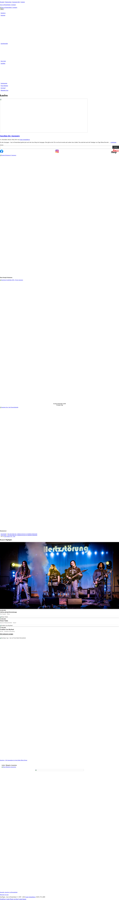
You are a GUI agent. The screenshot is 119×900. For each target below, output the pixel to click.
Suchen (1, 145)
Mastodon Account (4, 894)
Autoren (23, 2)
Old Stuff (3, 88)
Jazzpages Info (16, 2)
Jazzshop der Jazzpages (10, 136)
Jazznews (3, 13)
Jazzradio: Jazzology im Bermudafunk (8, 892)
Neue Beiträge (4, 85)
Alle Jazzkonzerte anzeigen (6, 634)
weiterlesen (113, 142)
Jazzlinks (3, 63)
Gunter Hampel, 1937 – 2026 (9, 536)
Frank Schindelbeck (30, 897)
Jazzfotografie (4, 43)
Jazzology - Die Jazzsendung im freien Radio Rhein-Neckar (13, 760)
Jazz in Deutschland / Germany (8, 4)
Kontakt (2, 2)
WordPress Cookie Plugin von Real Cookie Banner (13, 899)
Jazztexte (3, 15)
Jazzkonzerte (4, 83)
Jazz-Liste (3, 61)
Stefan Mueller (3, 533)
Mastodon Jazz (4, 90)
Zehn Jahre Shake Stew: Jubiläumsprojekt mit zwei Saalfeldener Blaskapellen (22, 533)
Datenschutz (8, 2)
